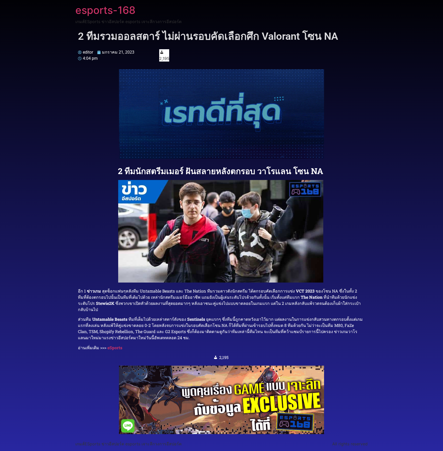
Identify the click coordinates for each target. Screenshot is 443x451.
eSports (114, 347)
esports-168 (105, 10)
